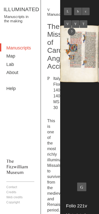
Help (11, 88)
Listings (75, 24)
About (12, 72)
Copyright (13, 202)
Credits (11, 192)
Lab (10, 64)
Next (83, 24)
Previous (68, 24)
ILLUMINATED (21, 9)
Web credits (14, 197)
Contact (11, 187)
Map (10, 56)
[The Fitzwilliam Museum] (17, 166)
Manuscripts (18, 47)
